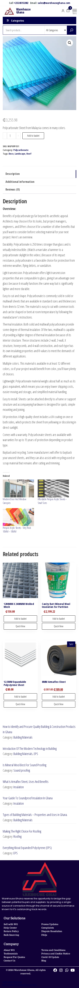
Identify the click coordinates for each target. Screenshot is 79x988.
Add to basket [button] (20, 618)
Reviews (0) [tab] (13, 189)
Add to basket (33, 135)
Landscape (20, 153)
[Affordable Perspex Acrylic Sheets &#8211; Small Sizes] (53, 488)
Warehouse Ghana (23, 10)
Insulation (18, 787)
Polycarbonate (20, 150)
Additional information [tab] (20, 182)
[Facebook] (55, 970)
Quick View (20, 626)
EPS (36, 753)
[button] (69, 43)
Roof (28, 153)
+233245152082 (21, 3)
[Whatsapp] (67, 970)
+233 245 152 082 (12, 982)
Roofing (17, 836)
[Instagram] (61, 970)
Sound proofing (21, 770)
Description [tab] (13, 174)
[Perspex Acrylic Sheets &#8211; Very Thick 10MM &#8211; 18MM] (18, 517)
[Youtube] (73, 970)
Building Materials (23, 737)
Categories (17, 20)
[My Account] (63, 10)
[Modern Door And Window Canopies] (18, 488)
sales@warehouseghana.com (54, 3)
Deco (11, 153)
